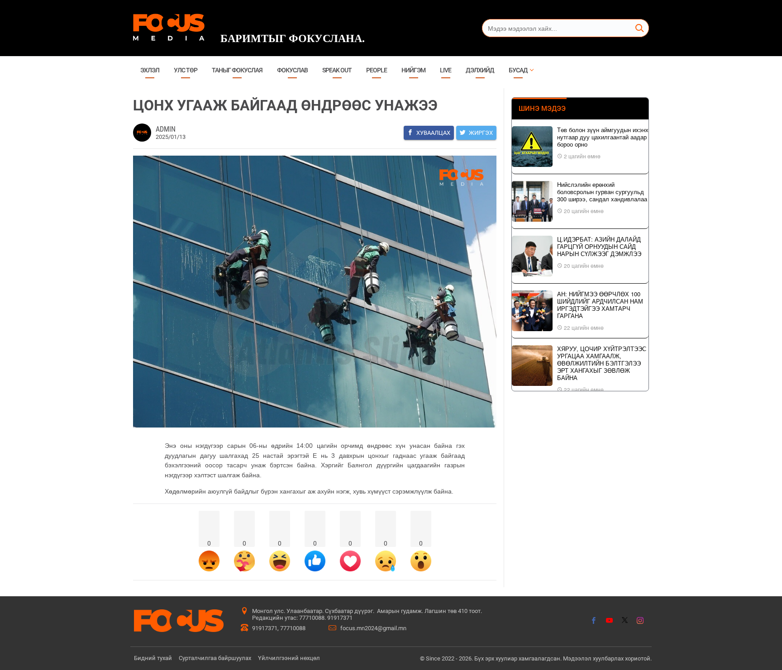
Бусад (518, 70)
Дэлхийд (480, 70)
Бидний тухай (153, 658)
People (376, 70)
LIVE (445, 70)
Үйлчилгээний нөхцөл (289, 658)
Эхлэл (149, 70)
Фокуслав (292, 70)
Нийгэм (413, 70)
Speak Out (337, 70)
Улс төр (185, 70)
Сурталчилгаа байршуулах (215, 658)
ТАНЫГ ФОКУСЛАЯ (237, 70)
